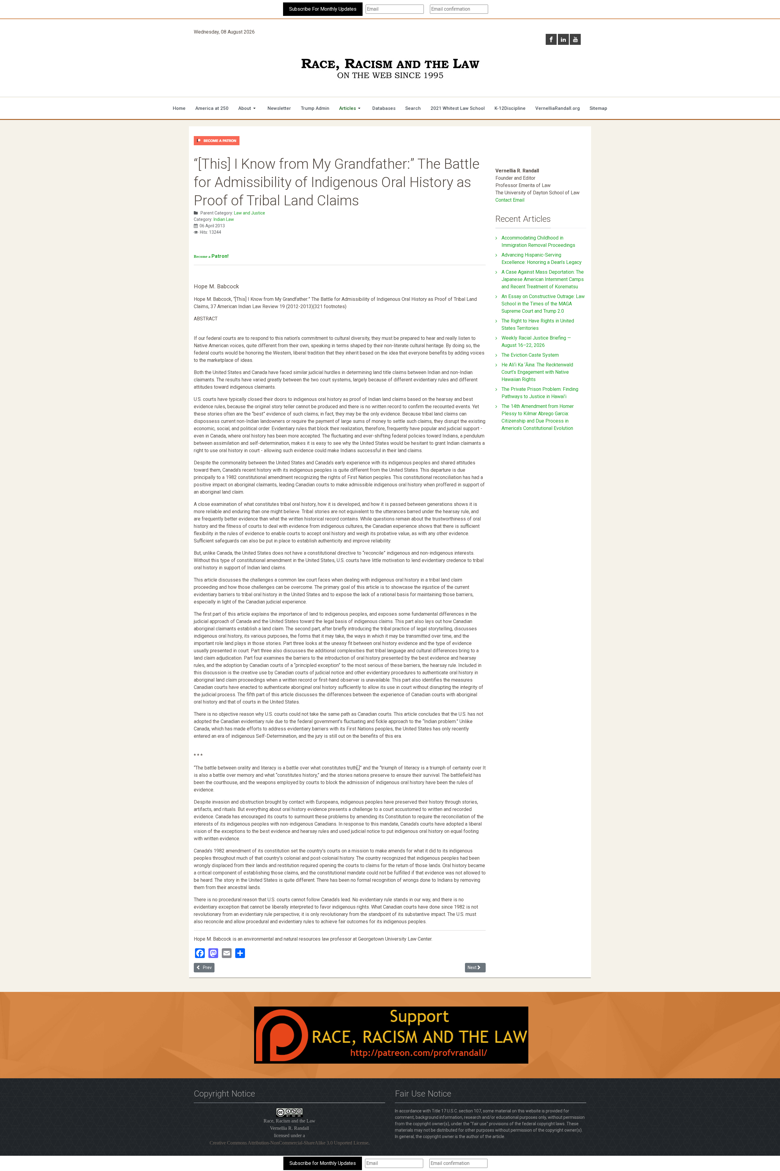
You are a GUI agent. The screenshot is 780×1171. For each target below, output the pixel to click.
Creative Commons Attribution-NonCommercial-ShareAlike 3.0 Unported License (289, 1142)
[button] (248, 108)
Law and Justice (249, 213)
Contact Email (509, 200)
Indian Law (224, 219)
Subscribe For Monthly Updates (322, 9)
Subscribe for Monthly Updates (322, 1163)
